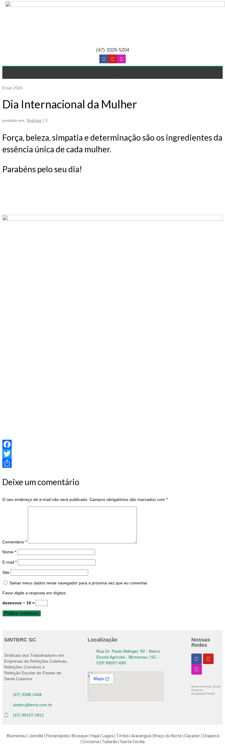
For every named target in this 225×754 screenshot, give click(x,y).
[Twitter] (112, 453)
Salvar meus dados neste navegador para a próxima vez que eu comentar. (78, 583)
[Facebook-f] (103, 58)
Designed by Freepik (203, 693)
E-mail (9, 562)
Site (5, 572)
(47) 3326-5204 (112, 50)
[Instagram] (121, 58)
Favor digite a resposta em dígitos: (34, 593)
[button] (112, 71)
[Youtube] (112, 58)
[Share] (112, 463)
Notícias (34, 120)
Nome (9, 552)
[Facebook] (112, 444)
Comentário (14, 542)
